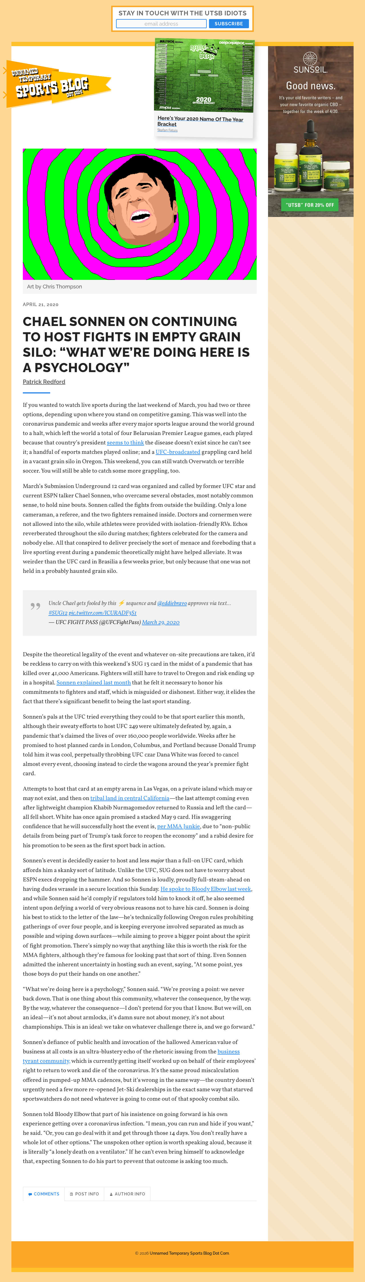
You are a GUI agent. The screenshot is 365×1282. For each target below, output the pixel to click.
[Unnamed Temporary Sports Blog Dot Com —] (65, 91)
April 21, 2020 (41, 304)
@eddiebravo (172, 603)
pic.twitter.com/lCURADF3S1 (103, 613)
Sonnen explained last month (93, 683)
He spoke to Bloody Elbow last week (206, 889)
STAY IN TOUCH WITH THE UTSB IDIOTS (183, 13)
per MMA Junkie (178, 826)
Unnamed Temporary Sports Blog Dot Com (189, 1253)
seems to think (125, 443)
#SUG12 (58, 613)
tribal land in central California (129, 798)
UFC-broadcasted (178, 452)
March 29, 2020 (161, 622)
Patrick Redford (44, 381)
